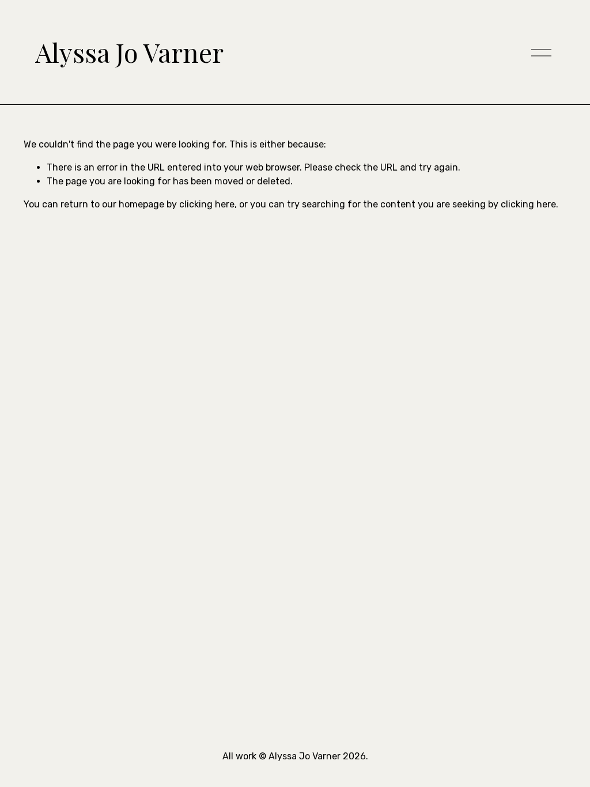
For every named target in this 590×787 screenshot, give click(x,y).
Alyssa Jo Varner (129, 52)
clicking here (207, 204)
